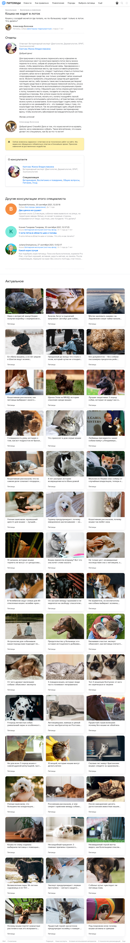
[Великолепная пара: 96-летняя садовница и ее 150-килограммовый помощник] (24, 877)
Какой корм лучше (28, 250)
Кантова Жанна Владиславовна (35, 49)
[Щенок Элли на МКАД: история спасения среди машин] (65, 389)
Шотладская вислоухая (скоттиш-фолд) (40, 230)
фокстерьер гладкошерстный (39, 29)
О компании (12, 941)
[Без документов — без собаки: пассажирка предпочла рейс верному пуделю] (106, 348)
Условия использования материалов (82, 941)
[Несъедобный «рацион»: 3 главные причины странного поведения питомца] (65, 836)
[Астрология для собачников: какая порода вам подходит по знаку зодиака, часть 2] (24, 633)
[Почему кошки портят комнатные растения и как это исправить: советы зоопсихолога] (24, 917)
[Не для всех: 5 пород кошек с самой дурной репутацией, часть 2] (24, 755)
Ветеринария (29, 180)
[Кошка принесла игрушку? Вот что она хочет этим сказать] (65, 551)
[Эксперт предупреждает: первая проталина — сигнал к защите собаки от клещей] (65, 877)
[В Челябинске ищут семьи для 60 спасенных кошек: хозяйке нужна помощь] (24, 592)
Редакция (49, 941)
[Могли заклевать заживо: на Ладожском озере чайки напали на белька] (106, 307)
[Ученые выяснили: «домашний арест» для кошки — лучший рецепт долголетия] (24, 511)
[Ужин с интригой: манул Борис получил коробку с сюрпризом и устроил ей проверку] (24, 307)
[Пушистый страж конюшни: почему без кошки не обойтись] (106, 714)
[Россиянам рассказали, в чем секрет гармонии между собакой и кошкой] (65, 795)
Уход (34, 182)
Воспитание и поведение (30, 10)
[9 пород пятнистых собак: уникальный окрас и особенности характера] (24, 714)
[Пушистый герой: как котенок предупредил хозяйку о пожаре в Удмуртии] (65, 917)
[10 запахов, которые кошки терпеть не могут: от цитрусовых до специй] (24, 551)
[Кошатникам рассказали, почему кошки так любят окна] (106, 511)
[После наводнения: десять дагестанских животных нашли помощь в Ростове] (106, 795)
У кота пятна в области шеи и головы (38, 233)
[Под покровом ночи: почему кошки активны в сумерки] (106, 917)
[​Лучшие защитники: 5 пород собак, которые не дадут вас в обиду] (106, 389)
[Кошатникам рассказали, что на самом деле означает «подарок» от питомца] (24, 470)
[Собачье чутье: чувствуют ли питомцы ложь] (106, 877)
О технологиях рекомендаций (109, 941)
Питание (27, 182)
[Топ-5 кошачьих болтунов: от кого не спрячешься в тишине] (106, 673)
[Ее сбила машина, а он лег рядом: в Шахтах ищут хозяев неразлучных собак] (24, 348)
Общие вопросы (71, 180)
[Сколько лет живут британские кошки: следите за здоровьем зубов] (106, 755)
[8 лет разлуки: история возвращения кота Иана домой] (65, 470)
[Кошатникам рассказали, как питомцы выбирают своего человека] (24, 389)
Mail (4, 941)
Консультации (11, 10)
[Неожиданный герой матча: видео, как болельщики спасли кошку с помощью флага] (106, 836)
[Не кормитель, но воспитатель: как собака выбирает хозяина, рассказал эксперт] (106, 592)
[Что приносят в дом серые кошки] (65, 429)
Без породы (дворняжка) (35, 207)
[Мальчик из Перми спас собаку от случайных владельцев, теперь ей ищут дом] (106, 470)
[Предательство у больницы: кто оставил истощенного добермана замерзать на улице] (65, 633)
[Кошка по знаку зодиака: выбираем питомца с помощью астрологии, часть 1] (24, 836)
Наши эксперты (61, 941)
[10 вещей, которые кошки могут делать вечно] (65, 755)
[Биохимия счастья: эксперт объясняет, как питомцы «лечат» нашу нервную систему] (106, 633)
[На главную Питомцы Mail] (13, 3)
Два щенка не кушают (30, 210)
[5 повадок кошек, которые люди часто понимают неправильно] (65, 673)
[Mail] (4, 3)
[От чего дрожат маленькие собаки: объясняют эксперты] (24, 673)
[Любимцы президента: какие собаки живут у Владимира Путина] (106, 429)
